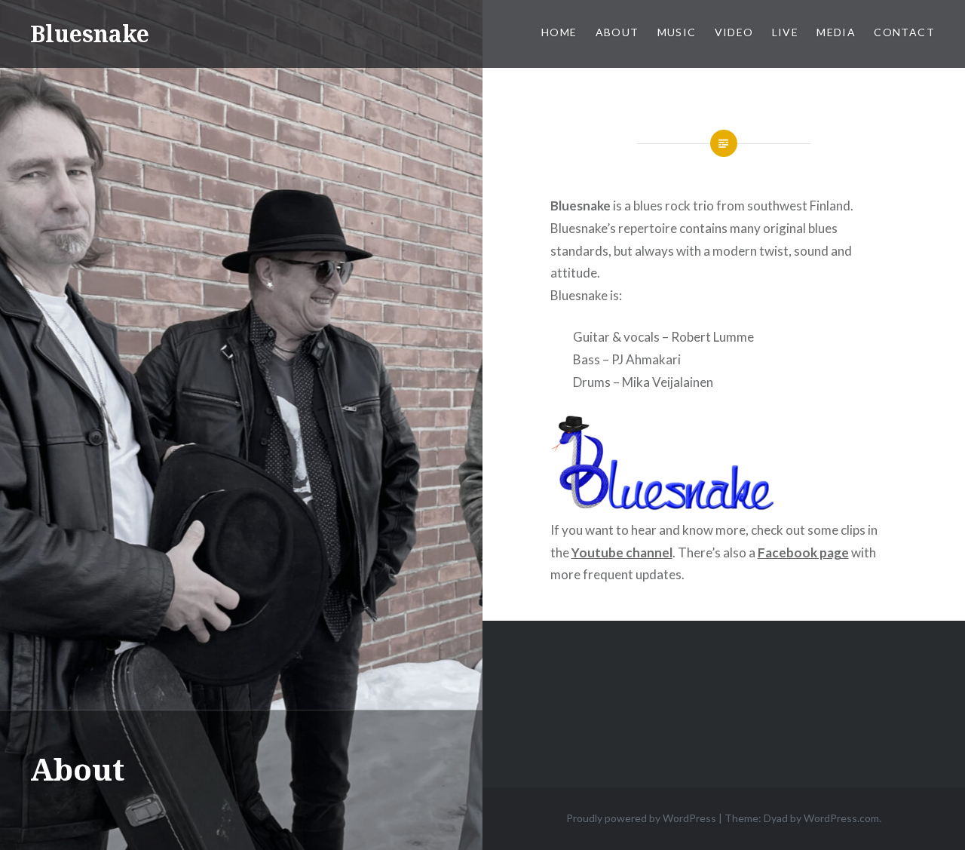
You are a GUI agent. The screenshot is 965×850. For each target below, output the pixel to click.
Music (677, 32)
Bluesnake (89, 33)
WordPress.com (841, 818)
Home (559, 32)
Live (785, 32)
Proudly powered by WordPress (641, 818)
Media (836, 32)
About (617, 32)
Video (734, 32)
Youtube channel (621, 552)
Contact (904, 32)
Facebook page (803, 552)
